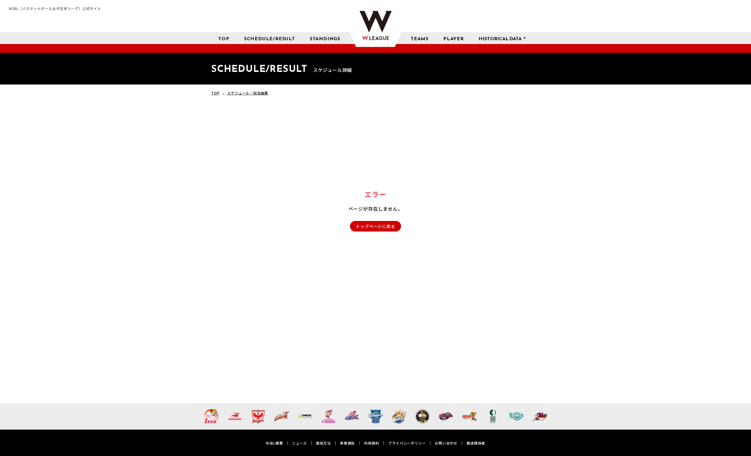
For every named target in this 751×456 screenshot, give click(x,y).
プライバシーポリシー (407, 442)
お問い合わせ (446, 442)
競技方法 (323, 442)
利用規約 (371, 442)
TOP (215, 92)
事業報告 (347, 442)
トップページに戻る (375, 226)
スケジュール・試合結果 (247, 92)
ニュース (299, 442)
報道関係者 (475, 442)
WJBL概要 (274, 442)
